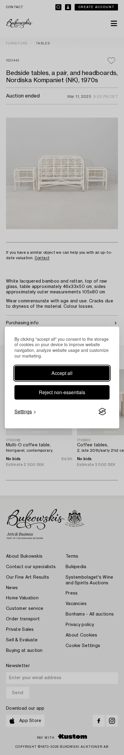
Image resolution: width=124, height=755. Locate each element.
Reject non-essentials (62, 392)
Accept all (62, 373)
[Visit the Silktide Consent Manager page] (102, 411)
